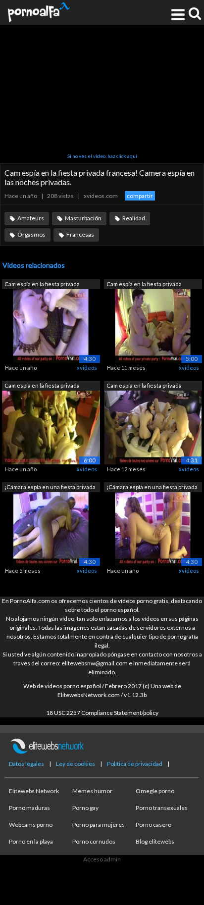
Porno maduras (29, 807)
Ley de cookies (75, 763)
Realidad (133, 218)
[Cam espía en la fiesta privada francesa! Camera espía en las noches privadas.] (153, 325)
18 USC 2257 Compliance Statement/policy (102, 712)
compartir (140, 196)
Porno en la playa (31, 841)
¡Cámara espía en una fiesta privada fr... (50, 488)
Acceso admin (102, 859)
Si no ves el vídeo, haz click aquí (102, 156)
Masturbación (83, 218)
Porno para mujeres (98, 824)
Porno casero (153, 824)
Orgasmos (31, 234)
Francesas (80, 234)
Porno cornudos (93, 841)
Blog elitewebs (155, 841)
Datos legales (26, 763)
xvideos (87, 367)
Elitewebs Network (34, 791)
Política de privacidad (134, 763)
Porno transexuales (162, 807)
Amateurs (30, 218)
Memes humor (92, 791)
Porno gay (85, 807)
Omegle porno (155, 791)
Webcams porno (30, 824)
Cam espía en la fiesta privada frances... (42, 285)
